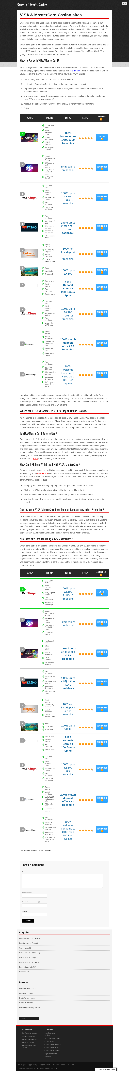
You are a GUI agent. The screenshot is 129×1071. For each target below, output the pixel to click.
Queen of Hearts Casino (32, 4)
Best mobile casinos (59, 1064)
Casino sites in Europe (27, 962)
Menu (124, 3)
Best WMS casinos (26, 993)
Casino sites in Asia (26, 958)
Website (24, 911)
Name (27, 892)
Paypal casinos (45, 1064)
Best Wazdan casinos (27, 998)
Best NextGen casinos (27, 988)
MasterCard (42, 473)
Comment (25, 872)
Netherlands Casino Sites (36, 1066)
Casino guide (24, 948)
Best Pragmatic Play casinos (30, 1008)
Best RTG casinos (26, 1003)
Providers (22, 972)
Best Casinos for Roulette (28, 938)
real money (75, 71)
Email (33, 902)
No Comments (46, 851)
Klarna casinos (33, 1064)
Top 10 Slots (22, 1064)
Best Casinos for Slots (27, 943)
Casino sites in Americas (28, 953)
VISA (35, 458)
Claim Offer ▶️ (102, 137)
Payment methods (30, 851)
